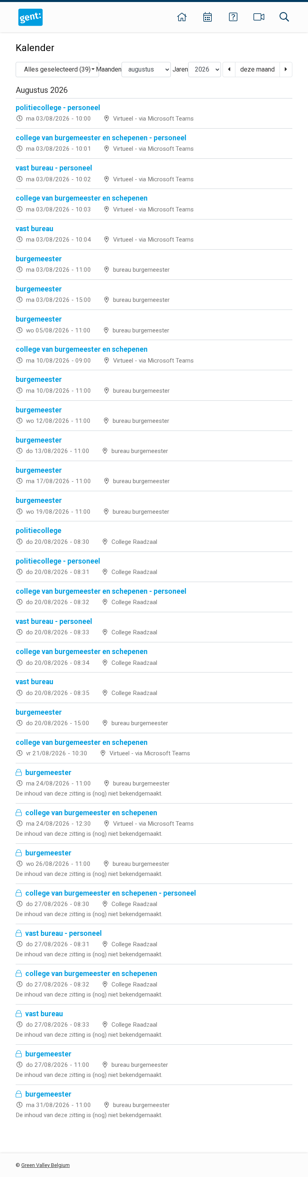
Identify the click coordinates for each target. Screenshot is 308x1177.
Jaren (180, 69)
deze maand (257, 69)
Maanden (109, 69)
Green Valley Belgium (45, 1165)
